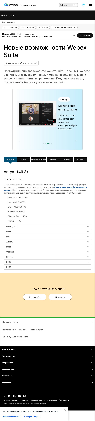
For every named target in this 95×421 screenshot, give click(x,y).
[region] (34, 414)
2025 (8, 262)
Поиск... (65, 5)
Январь (9, 257)
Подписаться (85, 35)
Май (8, 237)
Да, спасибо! (35, 297)
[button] (83, 5)
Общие (23, 159)
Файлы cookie (52, 400)
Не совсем (60, 297)
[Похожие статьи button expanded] (91, 322)
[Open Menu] (90, 5)
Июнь (8, 232)
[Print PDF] (73, 35)
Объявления (10, 159)
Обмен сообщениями (38, 159)
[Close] (65, 410)
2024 (8, 267)
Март (8, 247)
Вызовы (53, 159)
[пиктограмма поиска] (61, 5)
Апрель (9, 242)
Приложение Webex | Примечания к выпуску (22, 330)
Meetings (67, 159)
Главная (4, 15)
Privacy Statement (11, 417)
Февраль (10, 252)
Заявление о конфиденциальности (33, 400)
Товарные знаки (64, 400)
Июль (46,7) (11, 227)
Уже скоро (80, 159)
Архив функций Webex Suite (15, 337)
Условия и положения (10, 400)
